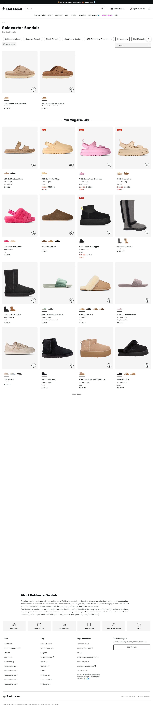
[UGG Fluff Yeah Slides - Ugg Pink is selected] (6, 241)
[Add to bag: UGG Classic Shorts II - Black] (33, 300)
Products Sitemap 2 (10, 670)
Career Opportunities (11, 648)
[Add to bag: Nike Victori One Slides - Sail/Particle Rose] (147, 300)
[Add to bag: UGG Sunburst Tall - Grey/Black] (147, 233)
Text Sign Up (45, 666)
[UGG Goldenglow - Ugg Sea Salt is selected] (119, 173)
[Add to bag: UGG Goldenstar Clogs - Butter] (71, 165)
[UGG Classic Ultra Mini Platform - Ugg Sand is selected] (82, 374)
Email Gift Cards (46, 644)
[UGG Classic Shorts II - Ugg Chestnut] (13, 309)
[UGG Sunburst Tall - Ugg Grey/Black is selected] (119, 241)
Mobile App (44, 662)
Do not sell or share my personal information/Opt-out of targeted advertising (88, 677)
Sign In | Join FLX (139, 9)
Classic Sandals (52, 39)
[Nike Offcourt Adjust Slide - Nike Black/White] (50, 309)
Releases (82, 15)
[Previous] (5, 2)
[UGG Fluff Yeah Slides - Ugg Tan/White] (13, 241)
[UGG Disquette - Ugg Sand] (133, 374)
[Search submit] (102, 8)
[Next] (148, 2)
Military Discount (46, 657)
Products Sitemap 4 (10, 679)
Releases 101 (45, 675)
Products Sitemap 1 (10, 666)
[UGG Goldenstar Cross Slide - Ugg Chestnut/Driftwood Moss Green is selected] (44, 98)
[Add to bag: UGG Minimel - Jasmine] (33, 365)
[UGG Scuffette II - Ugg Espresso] (101, 309)
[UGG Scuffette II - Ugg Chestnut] (95, 309)
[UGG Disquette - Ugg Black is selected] (119, 374)
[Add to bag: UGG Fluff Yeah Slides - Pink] (33, 233)
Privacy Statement (84, 648)
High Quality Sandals (72, 39)
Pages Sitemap (9, 662)
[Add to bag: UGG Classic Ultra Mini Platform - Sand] (109, 365)
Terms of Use (82, 644)
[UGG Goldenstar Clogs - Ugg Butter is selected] (44, 173)
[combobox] (65, 8)
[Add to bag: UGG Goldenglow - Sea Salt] (147, 165)
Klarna (43, 670)
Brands (73, 15)
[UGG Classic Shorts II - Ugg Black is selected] (6, 309)
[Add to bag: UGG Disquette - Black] (147, 365)
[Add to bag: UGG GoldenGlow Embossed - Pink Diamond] (109, 165)
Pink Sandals (122, 39)
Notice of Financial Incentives (87, 657)
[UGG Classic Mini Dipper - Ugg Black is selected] (82, 241)
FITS (78, 653)
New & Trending (39, 15)
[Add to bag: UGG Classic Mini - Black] (71, 365)
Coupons (44, 653)
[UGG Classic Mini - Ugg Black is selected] (44, 374)
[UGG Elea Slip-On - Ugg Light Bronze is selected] (44, 241)
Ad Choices (81, 670)
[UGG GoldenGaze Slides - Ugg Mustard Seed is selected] (6, 173)
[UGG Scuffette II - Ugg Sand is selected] (82, 309)
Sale (116, 15)
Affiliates (7, 653)
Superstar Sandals (33, 39)
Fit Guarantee (45, 684)
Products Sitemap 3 (10, 675)
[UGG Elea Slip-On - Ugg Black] (57, 241)
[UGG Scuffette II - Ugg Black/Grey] (88, 309)
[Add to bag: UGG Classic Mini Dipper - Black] (109, 233)
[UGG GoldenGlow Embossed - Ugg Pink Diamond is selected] (82, 173)
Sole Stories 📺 (93, 15)
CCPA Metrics (82, 662)
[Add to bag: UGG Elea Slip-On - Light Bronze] (71, 233)
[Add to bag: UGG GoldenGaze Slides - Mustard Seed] (33, 165)
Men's (50, 15)
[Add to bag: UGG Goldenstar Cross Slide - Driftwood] (33, 89)
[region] (76, 2)
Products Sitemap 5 (10, 684)
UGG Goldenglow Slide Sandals (99, 39)
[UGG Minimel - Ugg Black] (19, 374)
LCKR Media (8, 657)
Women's (58, 15)
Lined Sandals (138, 39)
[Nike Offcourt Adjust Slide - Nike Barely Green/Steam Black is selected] (44, 309)
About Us (7, 644)
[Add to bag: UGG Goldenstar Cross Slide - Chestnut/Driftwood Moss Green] (71, 89)
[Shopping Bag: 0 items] (149, 8)
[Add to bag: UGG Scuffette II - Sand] (109, 300)
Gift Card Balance (47, 648)
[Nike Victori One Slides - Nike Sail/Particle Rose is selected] (119, 309)
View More (76, 394)
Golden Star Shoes (12, 39)
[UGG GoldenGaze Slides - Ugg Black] (13, 173)
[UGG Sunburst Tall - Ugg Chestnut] (126, 241)
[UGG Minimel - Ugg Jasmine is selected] (6, 374)
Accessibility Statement (85, 666)
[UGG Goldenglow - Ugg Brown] (126, 173)
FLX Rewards (107, 15)
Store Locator (45, 679)
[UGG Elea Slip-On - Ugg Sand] (50, 241)
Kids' (66, 15)
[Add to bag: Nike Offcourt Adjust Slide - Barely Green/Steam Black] (71, 300)
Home (3, 22)
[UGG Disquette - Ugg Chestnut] (126, 374)
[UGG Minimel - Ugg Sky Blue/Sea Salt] (13, 374)
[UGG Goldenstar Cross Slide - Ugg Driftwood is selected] (6, 98)
